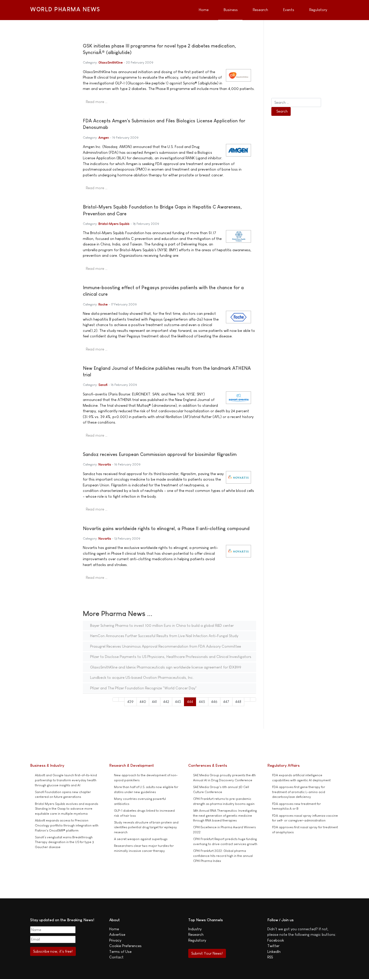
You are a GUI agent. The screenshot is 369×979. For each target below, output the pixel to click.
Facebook (275, 940)
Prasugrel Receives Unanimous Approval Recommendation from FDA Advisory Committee (165, 646)
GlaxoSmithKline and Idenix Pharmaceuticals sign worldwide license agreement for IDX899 (165, 667)
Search (282, 111)
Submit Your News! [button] (207, 953)
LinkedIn (274, 951)
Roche (103, 304)
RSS (270, 957)
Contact (116, 957)
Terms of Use (120, 951)
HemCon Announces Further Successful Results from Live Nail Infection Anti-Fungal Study (163, 636)
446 (214, 701)
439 (130, 701)
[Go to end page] (253, 699)
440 (143, 701)
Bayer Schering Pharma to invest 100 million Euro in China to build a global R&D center (161, 625)
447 (226, 701)
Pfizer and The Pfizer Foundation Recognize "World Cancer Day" (143, 688)
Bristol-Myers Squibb (114, 224)
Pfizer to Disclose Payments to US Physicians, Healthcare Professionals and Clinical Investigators (170, 656)
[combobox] (296, 102)
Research (196, 934)
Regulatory (197, 940)
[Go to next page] (247, 699)
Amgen (103, 137)
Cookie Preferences (125, 946)
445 (202, 701)
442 (166, 701)
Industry (195, 929)
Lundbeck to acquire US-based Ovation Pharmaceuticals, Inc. (141, 677)
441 (154, 701)
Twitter (273, 946)
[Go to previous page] (121, 699)
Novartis (104, 464)
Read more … (96, 101)
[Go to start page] (115, 699)
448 (238, 701)
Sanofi (102, 385)
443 (178, 701)
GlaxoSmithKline (110, 62)
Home (114, 929)
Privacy (115, 940)
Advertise (117, 934)
